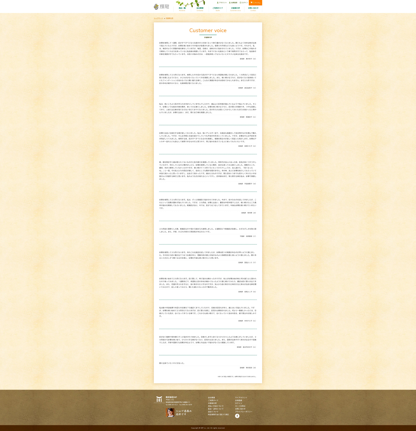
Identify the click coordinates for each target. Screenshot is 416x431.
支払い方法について (216, 406)
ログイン (238, 403)
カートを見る (240, 406)
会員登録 (238, 400)
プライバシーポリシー (243, 412)
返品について (213, 412)
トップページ (158, 18)
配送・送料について (216, 409)
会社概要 (211, 397)
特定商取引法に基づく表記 (218, 414)
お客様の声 (169, 18)
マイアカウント (241, 397)
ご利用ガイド (213, 400)
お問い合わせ (240, 409)
